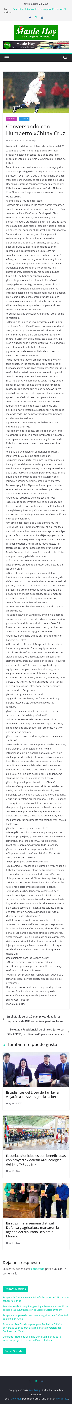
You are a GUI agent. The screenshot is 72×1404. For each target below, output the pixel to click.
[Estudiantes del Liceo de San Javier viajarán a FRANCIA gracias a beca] (36, 1054)
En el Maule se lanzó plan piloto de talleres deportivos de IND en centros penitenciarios (35, 1019)
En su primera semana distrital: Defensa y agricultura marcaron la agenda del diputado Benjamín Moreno (32, 1229)
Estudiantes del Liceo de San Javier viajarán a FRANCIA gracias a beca (33, 1094)
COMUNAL (11, 119)
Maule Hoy (30, 140)
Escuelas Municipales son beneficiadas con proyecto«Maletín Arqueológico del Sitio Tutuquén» (36, 1160)
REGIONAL (24, 119)
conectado (38, 1269)
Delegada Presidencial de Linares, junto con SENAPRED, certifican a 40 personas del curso (36, 1032)
